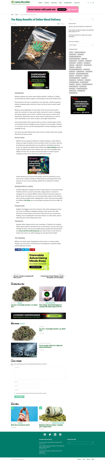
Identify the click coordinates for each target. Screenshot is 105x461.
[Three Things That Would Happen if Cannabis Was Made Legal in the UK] (52, 293)
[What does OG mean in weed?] (24, 413)
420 (71, 52)
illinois (79, 67)
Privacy (88, 459)
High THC (79, 65)
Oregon (84, 77)
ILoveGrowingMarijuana (76, 69)
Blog (60, 2)
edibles (81, 60)
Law (47, 302)
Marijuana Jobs (60, 422)
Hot (12, 407)
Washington (81, 90)
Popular (88, 80)
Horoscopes (88, 65)
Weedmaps (73, 92)
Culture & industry (75, 58)
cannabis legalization (75, 56)
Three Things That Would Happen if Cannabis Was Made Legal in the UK (50, 306)
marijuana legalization (82, 73)
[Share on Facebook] (12, 95)
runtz (78, 84)
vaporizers (73, 90)
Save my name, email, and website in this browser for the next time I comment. (31, 393)
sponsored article (87, 84)
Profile (72, 84)
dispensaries (73, 60)
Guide (72, 65)
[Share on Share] (12, 101)
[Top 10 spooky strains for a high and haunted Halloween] (24, 350)
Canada (80, 54)
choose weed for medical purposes (29, 231)
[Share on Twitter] (12, 97)
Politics (80, 80)
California (73, 54)
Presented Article (74, 82)
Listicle (72, 73)
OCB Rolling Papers (75, 77)
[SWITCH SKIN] (91, 2)
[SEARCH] (88, 2)
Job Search (54, 2)
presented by (84, 82)
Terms (83, 459)
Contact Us (77, 2)
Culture (40, 2)
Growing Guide (68, 2)
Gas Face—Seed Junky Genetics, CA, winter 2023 (24, 306)
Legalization (51, 302)
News (86, 75)
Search (92, 19)
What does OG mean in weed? (20, 425)
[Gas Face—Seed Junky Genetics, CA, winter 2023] (24, 293)
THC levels (27, 200)
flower (80, 62)
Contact (79, 459)
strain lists (83, 86)
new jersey (79, 75)
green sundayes (52, 147)
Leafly (72, 71)
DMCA (92, 459)
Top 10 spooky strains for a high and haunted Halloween (50, 346)
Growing (87, 62)
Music (72, 75)
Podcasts (73, 80)
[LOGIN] (93, 2)
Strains (72, 88)
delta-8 (84, 58)
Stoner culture (74, 86)
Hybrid (72, 67)
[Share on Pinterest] (12, 99)
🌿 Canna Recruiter (20, 2)
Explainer (88, 60)
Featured (73, 62)
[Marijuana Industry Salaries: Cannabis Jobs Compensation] (52, 413)
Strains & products (82, 88)
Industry (47, 2)
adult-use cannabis (80, 52)
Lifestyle (89, 71)
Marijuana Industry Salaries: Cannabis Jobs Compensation (51, 426)
